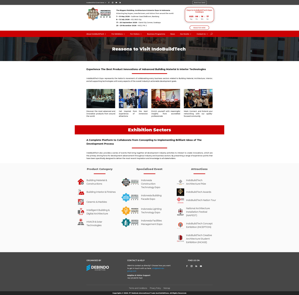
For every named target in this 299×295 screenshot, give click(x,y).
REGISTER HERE (199, 28)
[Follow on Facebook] (108, 2)
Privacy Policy (155, 288)
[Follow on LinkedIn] (120, 2)
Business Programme (156, 34)
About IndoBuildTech (95, 34)
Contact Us (201, 34)
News (172, 34)
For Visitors (135, 34)
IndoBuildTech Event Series (95, 2)
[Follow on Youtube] (116, 2)
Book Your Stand (199, 3)
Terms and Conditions (138, 288)
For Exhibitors (117, 34)
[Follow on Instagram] (112, 2)
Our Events (184, 34)
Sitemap (166, 288)
